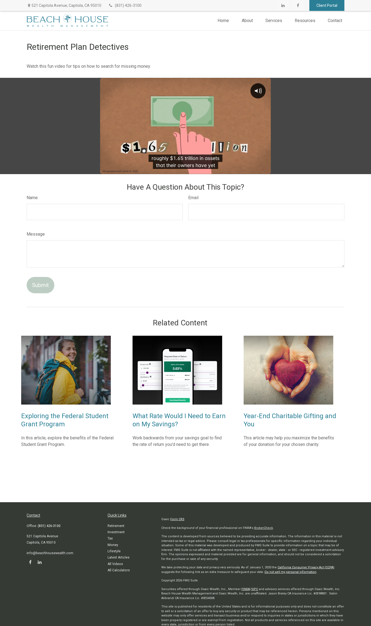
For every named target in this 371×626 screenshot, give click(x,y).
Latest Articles (119, 557)
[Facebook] (298, 5)
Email (193, 197)
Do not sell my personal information (290, 572)
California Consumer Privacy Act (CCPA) (306, 567)
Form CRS (177, 519)
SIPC (254, 589)
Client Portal (326, 5)
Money (113, 545)
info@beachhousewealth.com (50, 553)
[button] (223, 20)
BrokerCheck (263, 528)
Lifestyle (114, 551)
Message (36, 234)
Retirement (116, 526)
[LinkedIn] (283, 5)
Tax (110, 538)
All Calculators (119, 570)
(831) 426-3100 (128, 5)
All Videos (115, 564)
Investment (116, 532)
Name (32, 197)
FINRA (245, 589)
